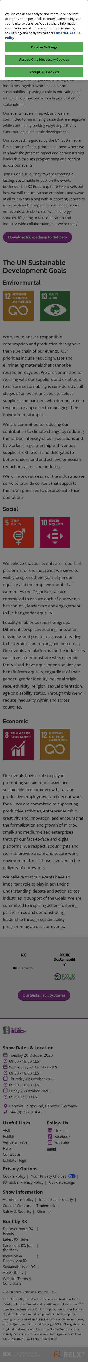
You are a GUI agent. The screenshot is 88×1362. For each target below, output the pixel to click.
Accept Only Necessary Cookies (44, 59)
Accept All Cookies (44, 72)
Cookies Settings (44, 47)
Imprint (62, 33)
